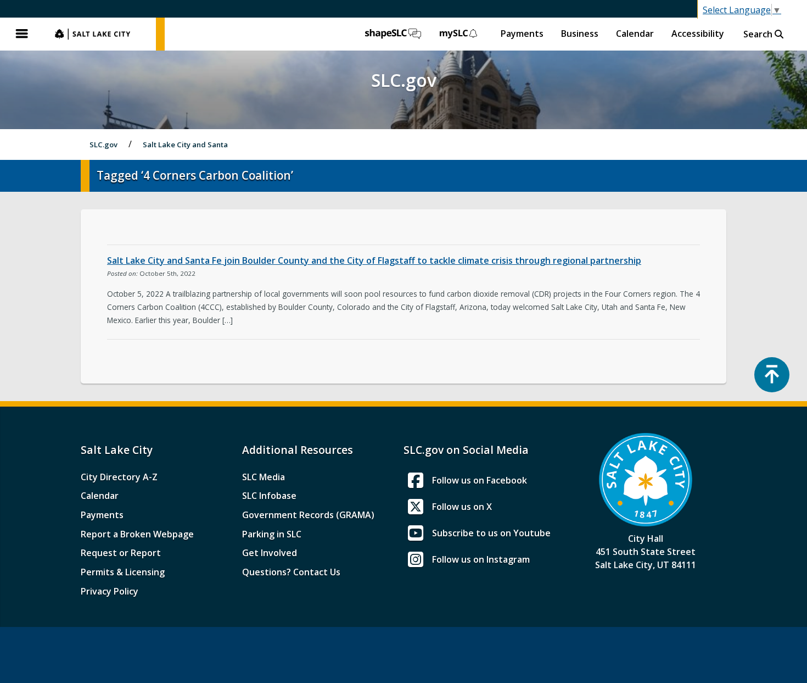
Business (579, 33)
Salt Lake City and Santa (185, 144)
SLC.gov (100, 34)
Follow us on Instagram (481, 559)
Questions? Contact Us (291, 572)
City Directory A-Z (119, 477)
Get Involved (269, 553)
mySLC (459, 34)
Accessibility (697, 33)
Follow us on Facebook (479, 480)
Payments (522, 33)
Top (771, 374)
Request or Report (121, 553)
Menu (22, 34)
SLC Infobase (269, 496)
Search (759, 34)
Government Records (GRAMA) (308, 515)
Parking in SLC (271, 534)
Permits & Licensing (123, 572)
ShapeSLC (393, 34)
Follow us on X (462, 507)
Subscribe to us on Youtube (491, 533)
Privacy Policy (109, 591)
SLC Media (263, 477)
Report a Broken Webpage (137, 534)
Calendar (635, 33)
